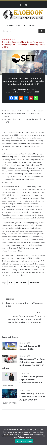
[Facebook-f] (21, 5)
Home (4, 39)
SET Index (21, 282)
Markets (11, 39)
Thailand (18, 92)
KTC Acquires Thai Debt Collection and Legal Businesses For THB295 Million (23, 364)
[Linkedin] (26, 98)
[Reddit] (21, 98)
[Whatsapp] (36, 98)
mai (11, 282)
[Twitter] (26, 5)
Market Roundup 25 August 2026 (29, 348)
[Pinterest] (31, 98)
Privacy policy (25, 437)
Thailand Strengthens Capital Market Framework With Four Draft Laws (22, 381)
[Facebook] (11, 98)
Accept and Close (24, 441)
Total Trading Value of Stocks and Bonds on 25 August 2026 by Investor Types (23, 398)
